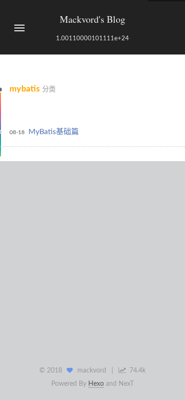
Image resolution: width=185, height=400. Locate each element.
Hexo (96, 384)
